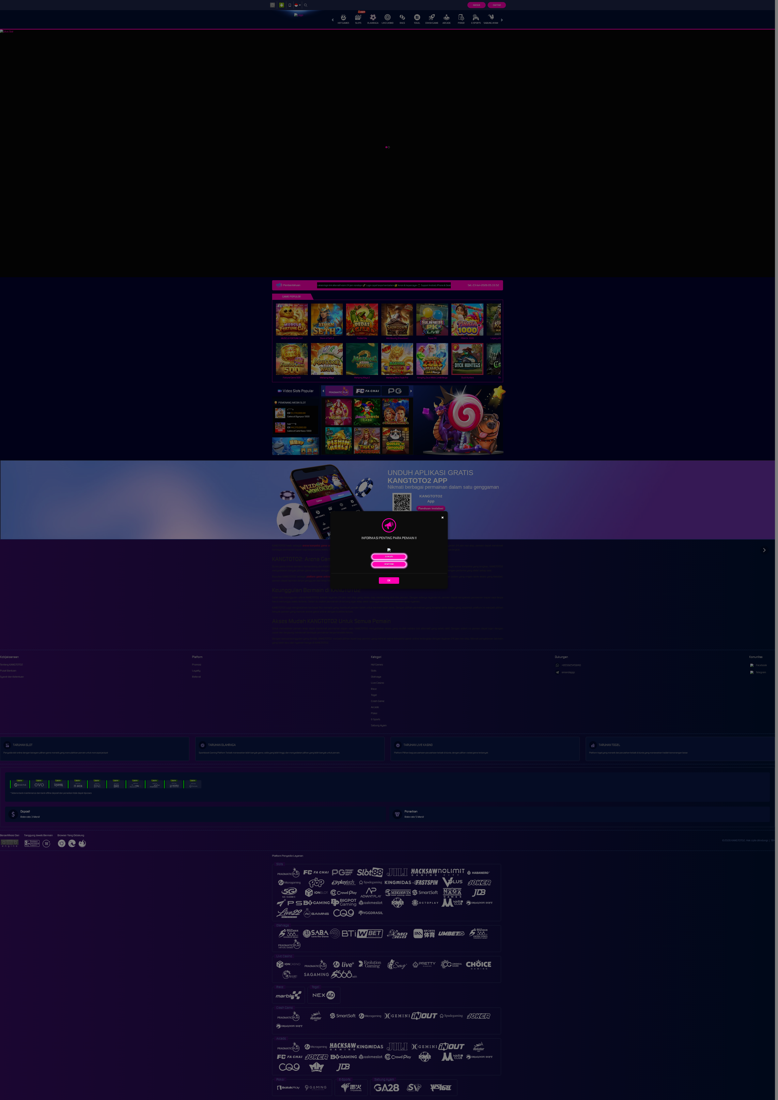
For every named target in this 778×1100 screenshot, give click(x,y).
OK (388, 580)
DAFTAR (389, 564)
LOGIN (389, 556)
